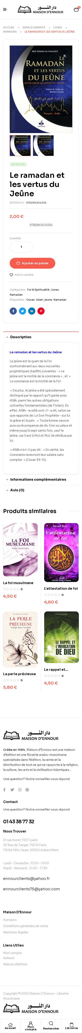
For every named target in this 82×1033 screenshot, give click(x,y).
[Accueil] (10, 1025)
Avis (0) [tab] (17, 490)
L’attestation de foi (61, 588)
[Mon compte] (31, 1024)
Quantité (15, 238)
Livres (57, 27)
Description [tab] (20, 337)
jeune (48, 299)
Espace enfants (34, 27)
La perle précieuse (19, 674)
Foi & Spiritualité (38, 289)
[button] (65, 54)
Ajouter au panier (35, 263)
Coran (30, 299)
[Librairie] (72, 1025)
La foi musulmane (18, 583)
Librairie (71, 1028)
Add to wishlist (24, 274)
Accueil (9, 27)
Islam (39, 299)
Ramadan (10, 31)
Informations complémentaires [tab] (38, 479)
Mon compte (30, 1028)
